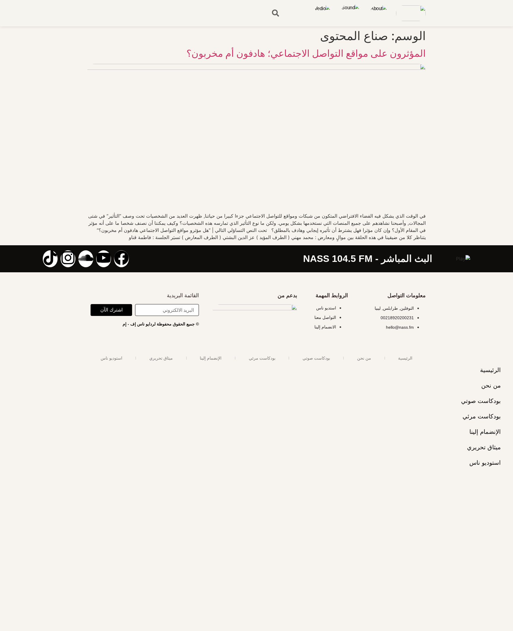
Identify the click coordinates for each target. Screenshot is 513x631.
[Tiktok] (50, 258)
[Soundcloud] (85, 258)
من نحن (364, 358)
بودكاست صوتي (316, 358)
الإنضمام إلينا (210, 358)
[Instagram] (68, 258)
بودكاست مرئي (262, 358)
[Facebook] (121, 258)
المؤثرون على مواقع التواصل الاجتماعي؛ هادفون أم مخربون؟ (306, 53)
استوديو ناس (111, 358)
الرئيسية (405, 358)
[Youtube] (103, 258)
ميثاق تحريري (161, 358)
